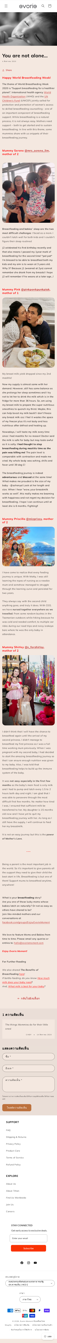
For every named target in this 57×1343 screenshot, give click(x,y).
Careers (10, 1211)
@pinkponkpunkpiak (35, 289)
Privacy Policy (13, 1144)
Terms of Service (15, 1157)
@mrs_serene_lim (37, 150)
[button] (6, 6)
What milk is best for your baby (26, 986)
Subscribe (28, 1248)
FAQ (8, 1130)
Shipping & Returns (16, 1137)
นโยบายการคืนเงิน (21, 1325)
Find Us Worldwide (16, 1197)
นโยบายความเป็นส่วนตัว (42, 1325)
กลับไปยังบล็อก (30, 998)
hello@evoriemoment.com (28, 942)
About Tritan (12, 1190)
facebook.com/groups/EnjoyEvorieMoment (26, 922)
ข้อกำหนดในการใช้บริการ (21, 1330)
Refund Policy (13, 1164)
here (21, 974)
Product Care (13, 1150)
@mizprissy (34, 518)
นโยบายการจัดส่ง (42, 1330)
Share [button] (9, 70)
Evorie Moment (26, 1321)
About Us (11, 1183)
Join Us (10, 1204)
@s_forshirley (34, 647)
